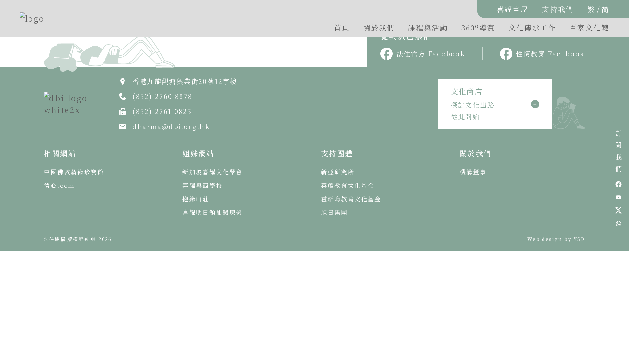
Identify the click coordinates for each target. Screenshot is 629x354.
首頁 (342, 27)
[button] (478, 29)
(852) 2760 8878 (162, 96)
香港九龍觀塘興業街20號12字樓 (184, 81)
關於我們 (379, 27)
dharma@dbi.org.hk (171, 126)
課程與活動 (428, 27)
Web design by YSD (556, 239)
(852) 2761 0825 (162, 111)
